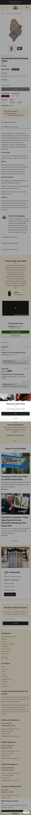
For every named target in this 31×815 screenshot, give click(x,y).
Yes (15, 413)
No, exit (15, 418)
